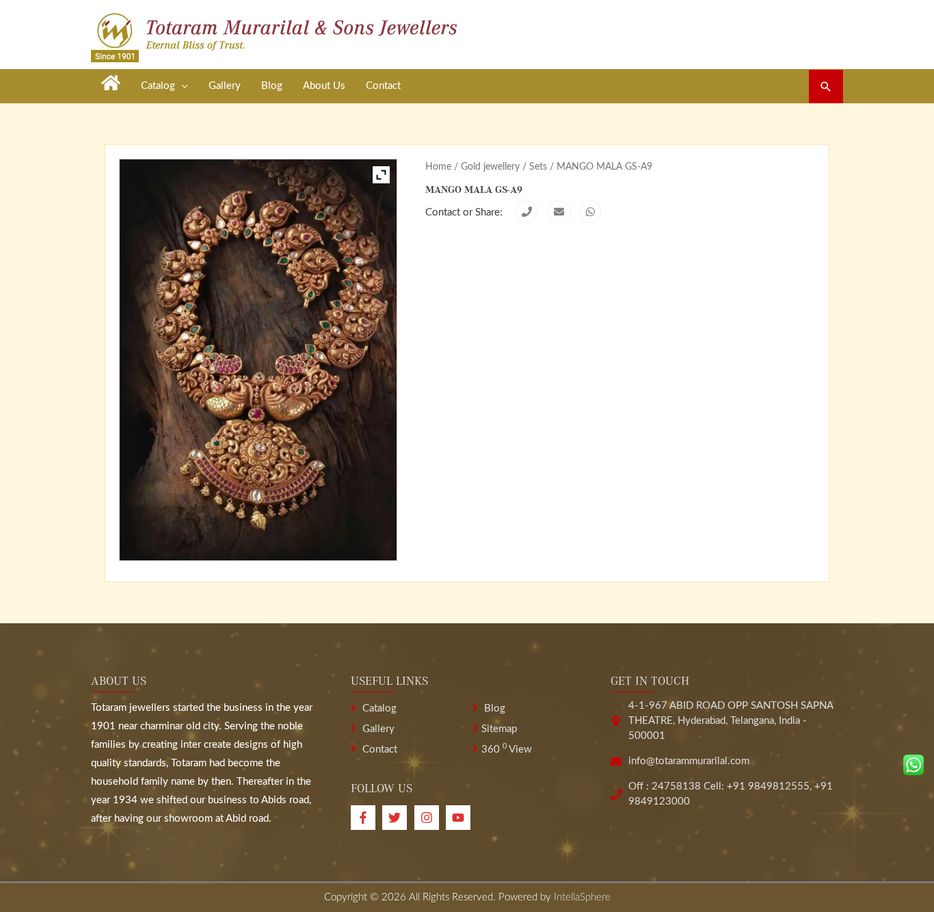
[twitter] (398, 817)
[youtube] (460, 817)
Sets (538, 167)
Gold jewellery (490, 167)
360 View (506, 749)
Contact (378, 749)
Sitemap (499, 729)
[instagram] (430, 817)
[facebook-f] (366, 817)
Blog (493, 708)
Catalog (378, 708)
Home (438, 167)
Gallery (377, 729)
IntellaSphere (582, 897)
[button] (826, 86)
